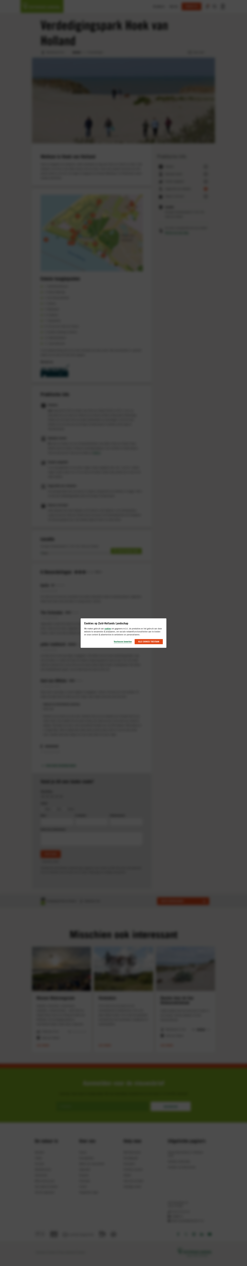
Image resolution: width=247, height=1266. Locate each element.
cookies (107, 628)
